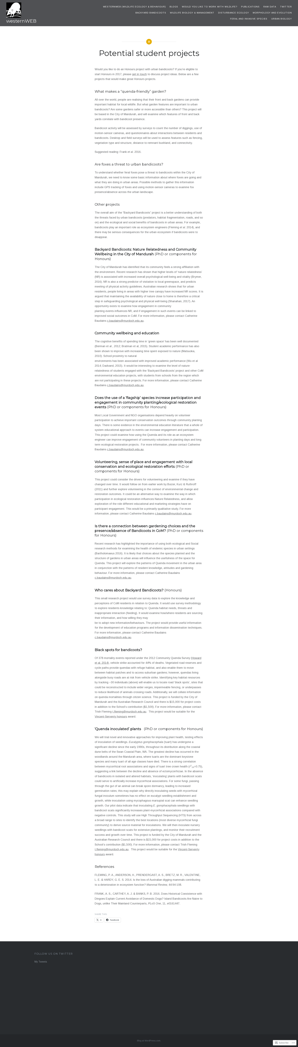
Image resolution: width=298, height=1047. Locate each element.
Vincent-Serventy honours (111, 716)
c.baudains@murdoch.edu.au (125, 320)
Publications (250, 6)
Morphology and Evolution (272, 12)
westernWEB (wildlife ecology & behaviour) (134, 6)
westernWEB (21, 21)
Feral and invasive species (248, 19)
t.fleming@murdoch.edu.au (129, 711)
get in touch (139, 74)
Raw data (269, 6)
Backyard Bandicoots (150, 12)
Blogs (174, 6)
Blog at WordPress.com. (149, 1040)
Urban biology (281, 19)
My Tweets (40, 961)
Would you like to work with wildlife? (209, 6)
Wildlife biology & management (192, 12)
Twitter (286, 6)
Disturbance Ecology (233, 12)
